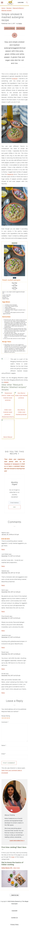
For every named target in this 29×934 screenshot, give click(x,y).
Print (14, 277)
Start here (10, 868)
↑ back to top (14, 895)
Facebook (7, 464)
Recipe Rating (5, 716)
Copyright (14, 910)
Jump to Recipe (9, 28)
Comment (5, 722)
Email (3, 754)
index (12, 857)
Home (3, 8)
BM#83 (6, 382)
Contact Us (14, 917)
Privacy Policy (14, 924)
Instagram (16, 464)
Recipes (9, 8)
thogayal (14, 78)
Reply (3, 549)
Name (3, 745)
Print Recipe (20, 28)
